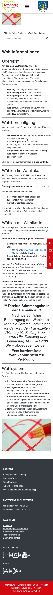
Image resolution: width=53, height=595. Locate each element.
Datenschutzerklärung (28, 584)
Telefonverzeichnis (11, 534)
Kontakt (44, 584)
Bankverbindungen (11, 537)
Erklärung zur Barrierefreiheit (26, 590)
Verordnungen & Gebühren (15, 528)
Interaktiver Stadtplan (20, 587)
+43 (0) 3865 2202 (15, 485)
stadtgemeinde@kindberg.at (21, 489)
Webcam (37, 587)
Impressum (10, 584)
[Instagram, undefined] (16, 554)
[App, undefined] (7, 570)
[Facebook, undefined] (7, 554)
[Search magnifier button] (47, 38)
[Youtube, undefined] (26, 554)
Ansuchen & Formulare (13, 531)
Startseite (22, 33)
